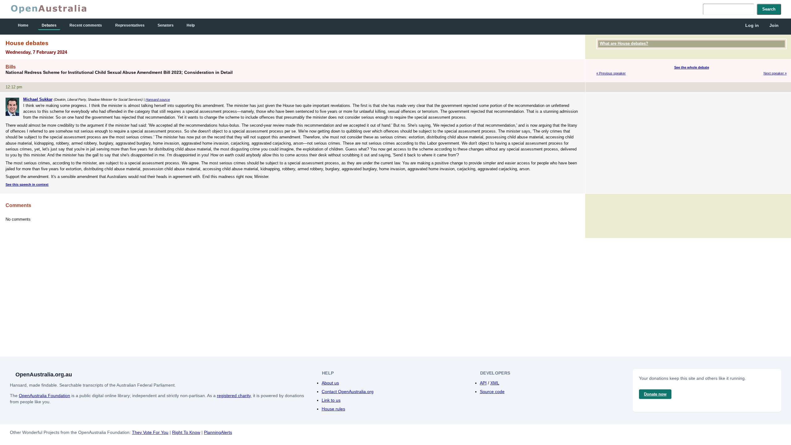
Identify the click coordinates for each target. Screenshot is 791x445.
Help (191, 25)
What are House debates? (624, 43)
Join (774, 25)
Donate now (655, 394)
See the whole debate (691, 67)
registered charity (234, 395)
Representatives (130, 25)
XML (494, 382)
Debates (49, 25)
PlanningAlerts (218, 432)
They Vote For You (150, 432)
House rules (333, 408)
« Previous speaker (611, 73)
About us (330, 382)
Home (23, 25)
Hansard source (158, 99)
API (483, 382)
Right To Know (186, 432)
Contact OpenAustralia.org (348, 391)
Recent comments (86, 25)
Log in (752, 25)
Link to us (331, 400)
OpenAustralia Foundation (44, 395)
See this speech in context (27, 184)
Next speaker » (775, 73)
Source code (492, 391)
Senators (166, 25)
